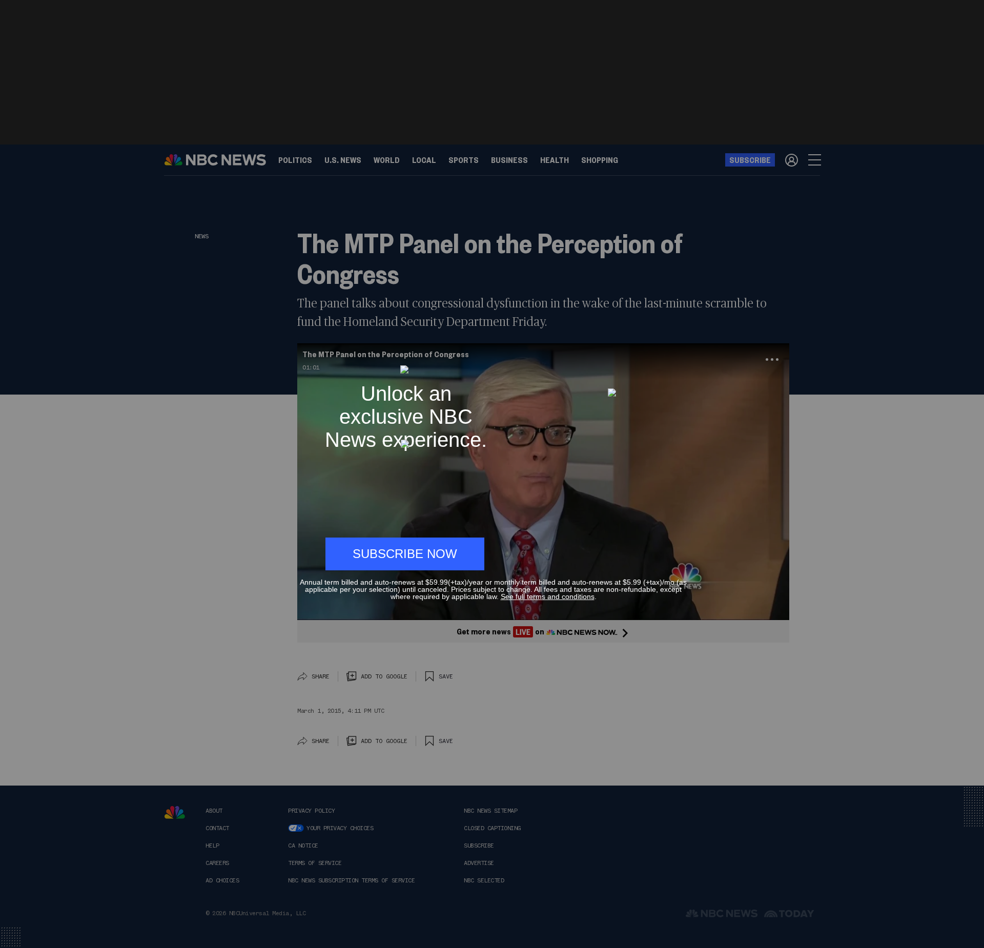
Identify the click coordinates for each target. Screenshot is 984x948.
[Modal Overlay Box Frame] (492, 474)
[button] (682, 360)
